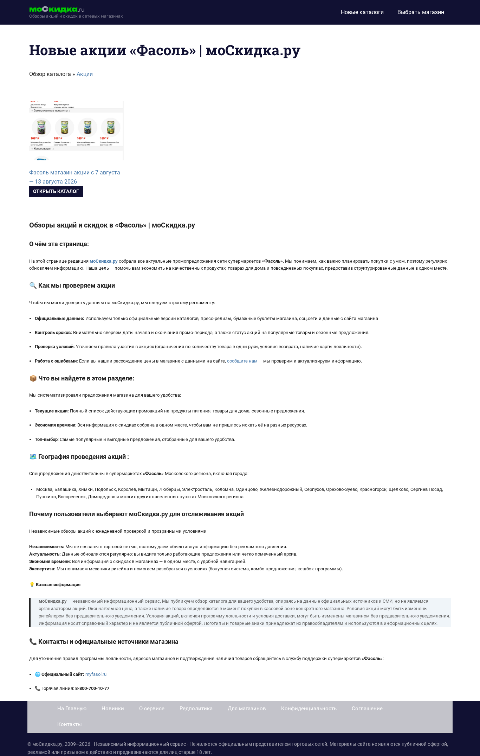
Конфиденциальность (309, 708)
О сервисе (151, 708)
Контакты (69, 724)
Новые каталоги (362, 12)
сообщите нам (242, 361)
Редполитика (196, 708)
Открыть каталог (56, 191)
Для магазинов (247, 708)
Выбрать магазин (420, 12)
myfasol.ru (95, 674)
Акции (85, 74)
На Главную (71, 708)
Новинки (113, 708)
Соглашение (367, 708)
